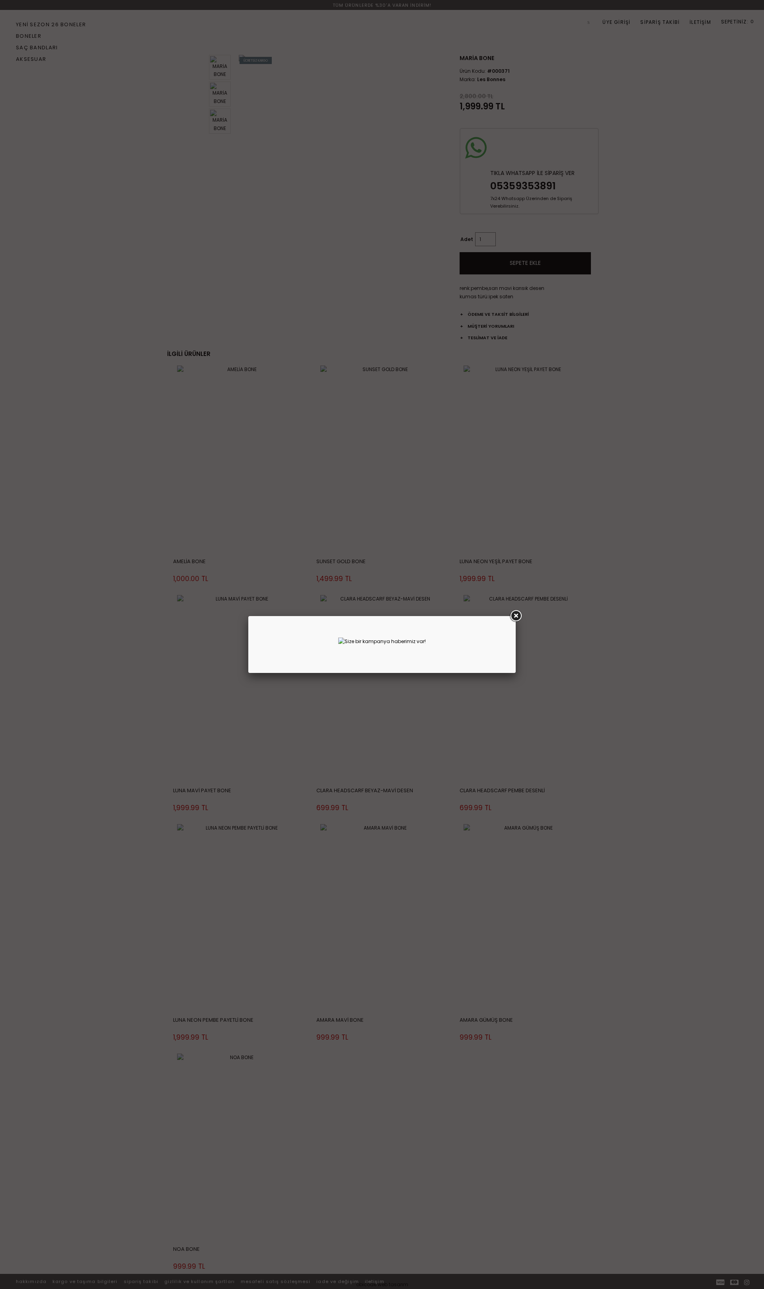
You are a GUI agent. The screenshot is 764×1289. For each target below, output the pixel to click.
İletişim (700, 22)
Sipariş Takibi (660, 22)
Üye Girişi (616, 22)
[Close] (516, 616)
